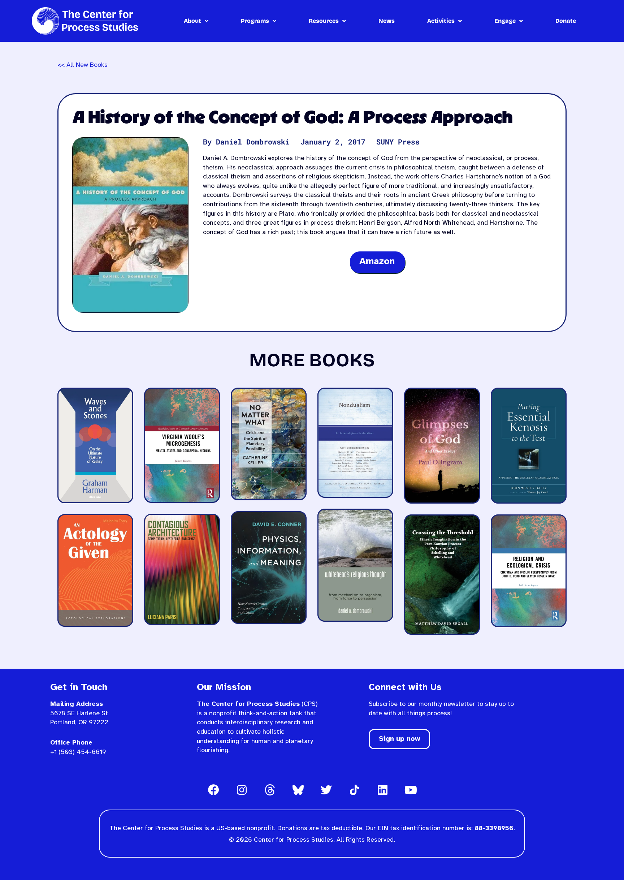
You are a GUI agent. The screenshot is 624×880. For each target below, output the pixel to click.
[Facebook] (213, 789)
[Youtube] (410, 789)
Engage (505, 20)
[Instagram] (241, 789)
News (386, 20)
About (192, 20)
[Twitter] (326, 789)
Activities (441, 20)
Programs (255, 20)
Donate (565, 20)
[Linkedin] (382, 789)
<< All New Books (82, 65)
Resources (324, 20)
